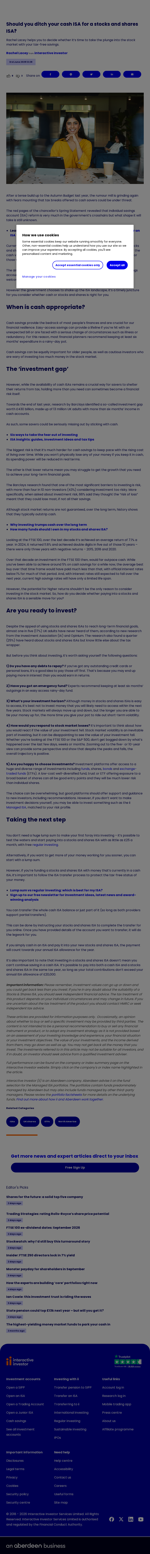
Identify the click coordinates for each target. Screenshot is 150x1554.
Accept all (117, 265)
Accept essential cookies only (77, 265)
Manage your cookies (39, 277)
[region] (75, 256)
